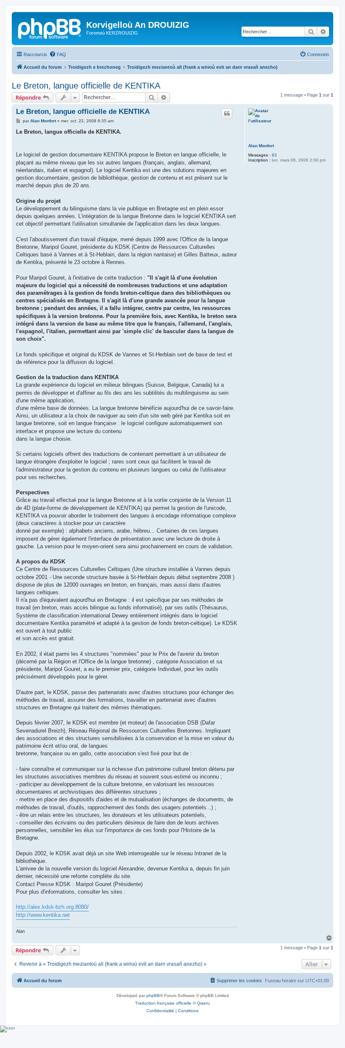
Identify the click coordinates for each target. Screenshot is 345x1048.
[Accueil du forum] (50, 27)
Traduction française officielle (163, 1003)
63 (274, 155)
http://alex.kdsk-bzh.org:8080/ (52, 907)
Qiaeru (203, 1003)
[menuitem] (57, 54)
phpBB (153, 995)
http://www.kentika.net (43, 915)
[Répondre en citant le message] (226, 113)
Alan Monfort (261, 145)
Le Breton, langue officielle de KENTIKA (86, 85)
